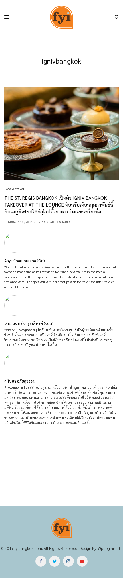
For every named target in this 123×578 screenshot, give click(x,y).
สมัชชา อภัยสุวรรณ (19, 381)
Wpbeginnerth (110, 548)
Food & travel (14, 189)
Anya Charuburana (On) (24, 260)
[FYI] (61, 17)
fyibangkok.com (28, 548)
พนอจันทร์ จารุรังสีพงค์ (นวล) (28, 323)
